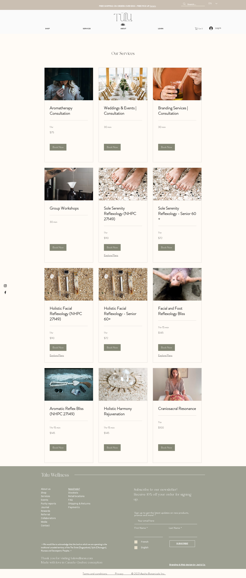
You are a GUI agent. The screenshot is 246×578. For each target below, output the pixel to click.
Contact (45, 525)
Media (44, 522)
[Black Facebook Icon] (5, 292)
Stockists (73, 492)
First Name (140, 528)
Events (44, 500)
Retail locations (76, 496)
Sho (43, 492)
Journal (45, 507)
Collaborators (48, 518)
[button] (200, 28)
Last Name (174, 528)
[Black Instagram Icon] (5, 286)
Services (45, 496)
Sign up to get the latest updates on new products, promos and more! (161, 514)
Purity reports (48, 503)
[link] (69, 110)
